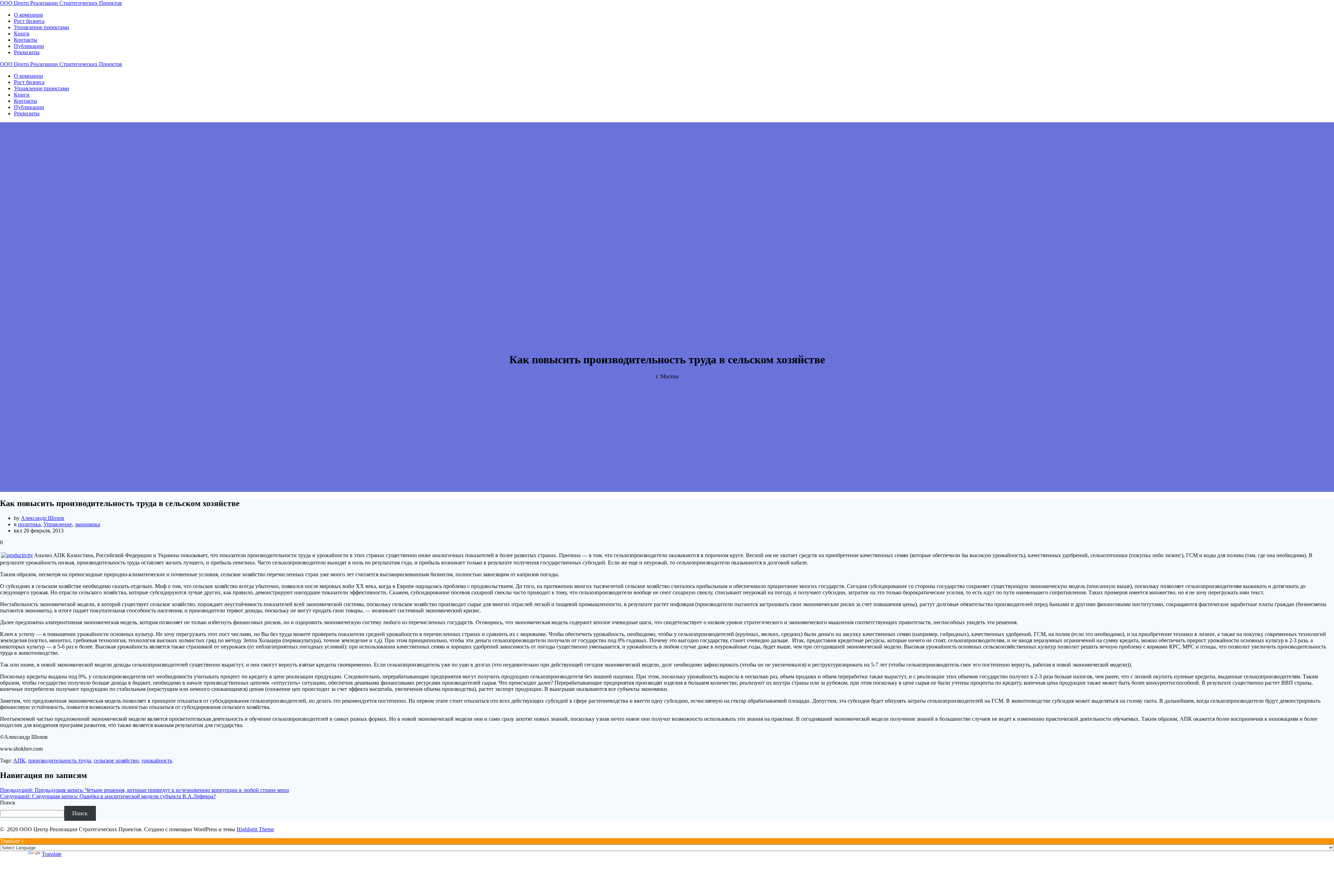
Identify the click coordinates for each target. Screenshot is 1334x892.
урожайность (156, 760)
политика (29, 524)
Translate (51, 854)
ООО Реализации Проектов (61, 3)
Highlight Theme (255, 829)
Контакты (25, 40)
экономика (87, 524)
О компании (28, 15)
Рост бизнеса (29, 21)
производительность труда (59, 760)
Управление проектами (41, 27)
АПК (19, 760)
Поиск (7, 803)
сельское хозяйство (116, 760)
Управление (57, 524)
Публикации (29, 46)
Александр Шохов (42, 518)
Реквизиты (27, 52)
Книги (22, 33)
